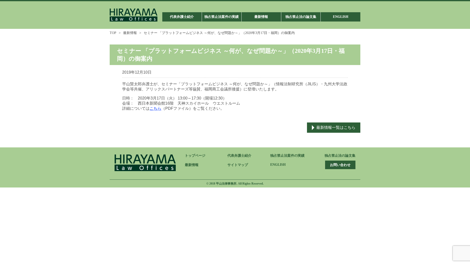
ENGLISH (278, 164)
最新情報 (130, 33)
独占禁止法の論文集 (340, 155)
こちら (155, 108)
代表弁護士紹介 (239, 155)
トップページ (195, 155)
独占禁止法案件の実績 (287, 155)
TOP (113, 33)
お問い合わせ (340, 165)
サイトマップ (237, 165)
